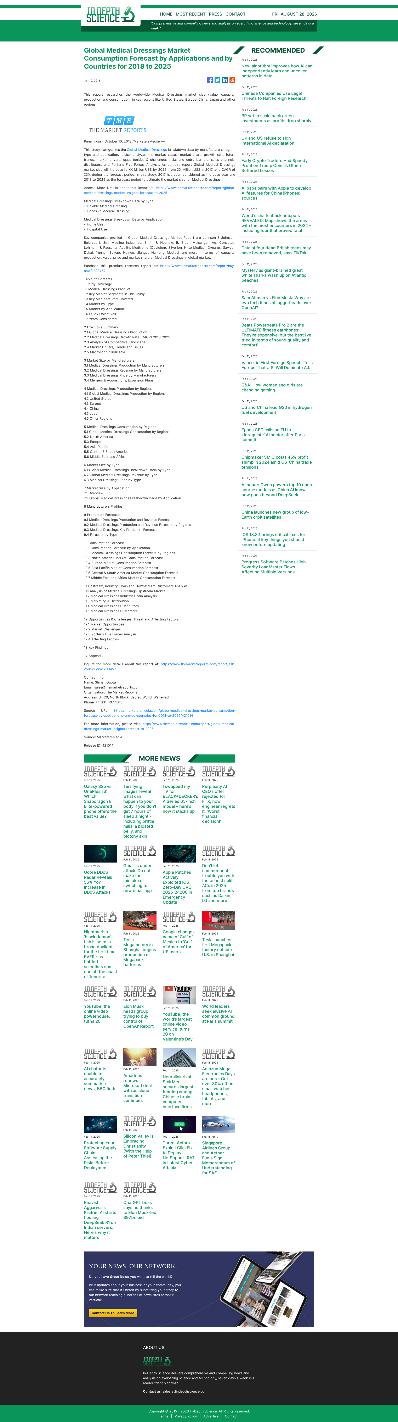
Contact (231, 1416)
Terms (163, 1416)
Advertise (210, 1416)
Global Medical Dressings (147, 149)
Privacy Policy (186, 1416)
